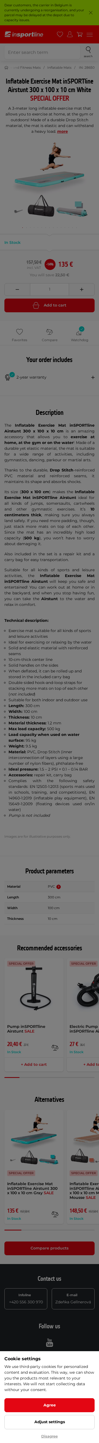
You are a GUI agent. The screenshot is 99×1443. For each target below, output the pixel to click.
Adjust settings (49, 1421)
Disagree (49, 1436)
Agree (49, 1405)
